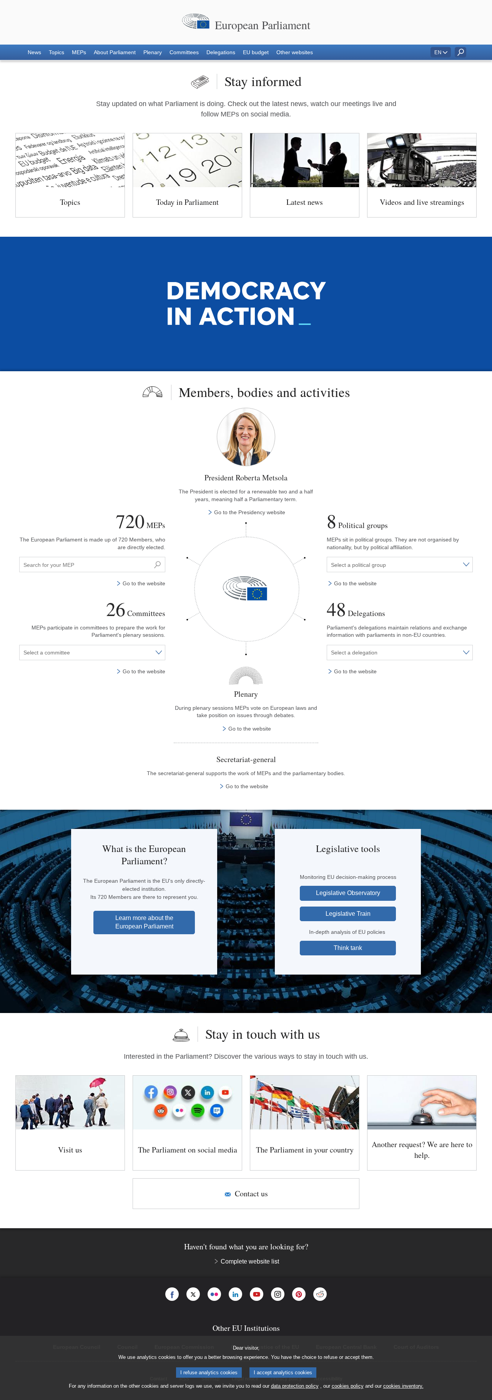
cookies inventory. (403, 1386)
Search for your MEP (46, 560)
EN (437, 52)
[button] (34, 52)
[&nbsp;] (157, 564)
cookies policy (348, 1386)
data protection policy (295, 1386)
